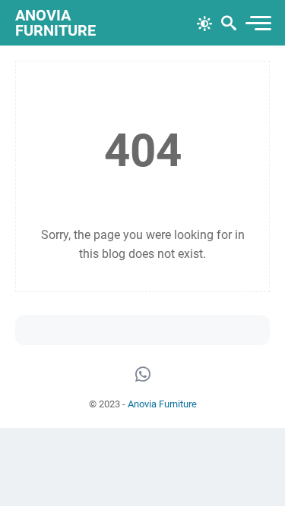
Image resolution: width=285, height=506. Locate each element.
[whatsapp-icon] (142, 375)
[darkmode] (204, 22)
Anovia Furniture (55, 22)
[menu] (257, 23)
